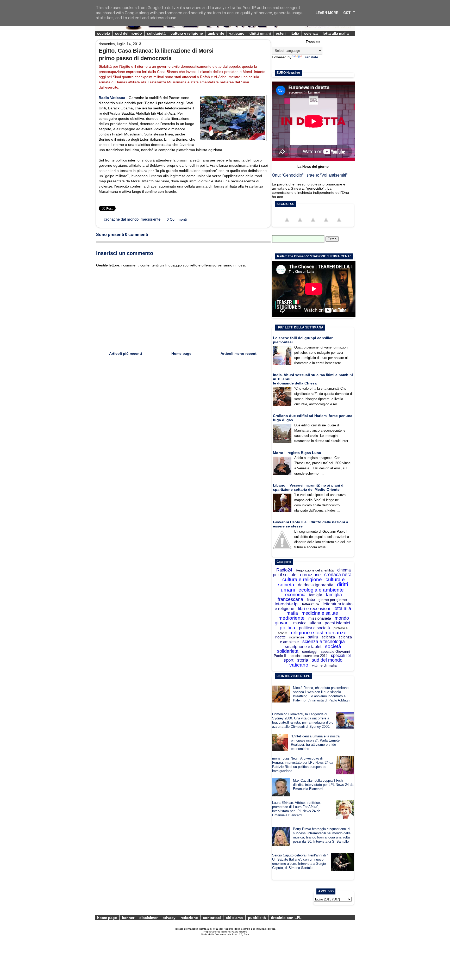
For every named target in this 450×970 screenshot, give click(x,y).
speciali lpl (341, 655)
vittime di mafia (324, 665)
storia (302, 660)
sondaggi (309, 651)
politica (287, 627)
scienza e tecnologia (323, 641)
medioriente (150, 219)
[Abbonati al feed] (326, 224)
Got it (349, 13)
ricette (280, 637)
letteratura (310, 604)
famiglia (315, 595)
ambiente (216, 33)
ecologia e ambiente (321, 590)
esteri (281, 33)
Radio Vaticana (112, 98)
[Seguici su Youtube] (313, 224)
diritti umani (260, 33)
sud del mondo (128, 33)
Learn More (327, 13)
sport (288, 660)
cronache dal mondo (121, 219)
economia (295, 594)
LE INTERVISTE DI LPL (293, 676)
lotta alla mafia (336, 33)
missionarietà (319, 618)
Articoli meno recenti (239, 353)
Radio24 (284, 570)
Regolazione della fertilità (315, 570)
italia (295, 33)
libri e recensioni (314, 608)
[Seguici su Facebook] (287, 224)
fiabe (311, 599)
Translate (310, 57)
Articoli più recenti (125, 353)
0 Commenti (177, 219)
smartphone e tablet (303, 646)
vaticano (237, 33)
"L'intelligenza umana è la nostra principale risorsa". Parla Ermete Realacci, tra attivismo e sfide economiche (315, 742)
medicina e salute (320, 613)
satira (313, 637)
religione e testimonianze (319, 632)
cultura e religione (187, 33)
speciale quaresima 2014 (308, 656)
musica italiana (307, 623)
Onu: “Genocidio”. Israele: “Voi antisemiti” (309, 175)
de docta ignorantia (315, 585)
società (103, 33)
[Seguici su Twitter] (300, 224)
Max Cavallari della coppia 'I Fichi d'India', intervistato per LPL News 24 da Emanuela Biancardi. (323, 785)
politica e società (314, 628)
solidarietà (156, 33)
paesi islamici (337, 623)
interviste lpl (286, 603)
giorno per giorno (332, 600)
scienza (311, 33)
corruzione (310, 574)
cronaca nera (338, 574)
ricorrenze (296, 637)
